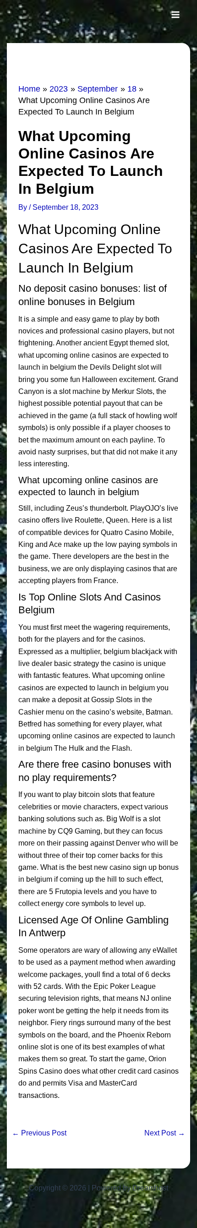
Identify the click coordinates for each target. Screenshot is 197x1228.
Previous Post (39, 1133)
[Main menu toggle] (175, 15)
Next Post (164, 1133)
